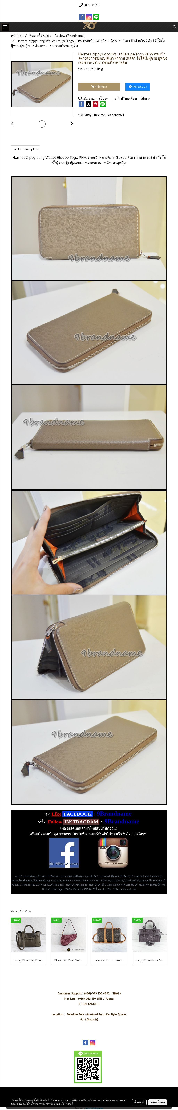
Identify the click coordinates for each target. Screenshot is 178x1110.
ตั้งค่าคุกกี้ (139, 1102)
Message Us (139, 86)
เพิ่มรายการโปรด (95, 98)
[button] (173, 27)
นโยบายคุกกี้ (67, 1103)
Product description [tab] (25, 149)
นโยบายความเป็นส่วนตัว (43, 1103)
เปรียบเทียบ (128, 98)
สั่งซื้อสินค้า (100, 86)
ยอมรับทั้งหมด (157, 1102)
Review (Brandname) (109, 115)
